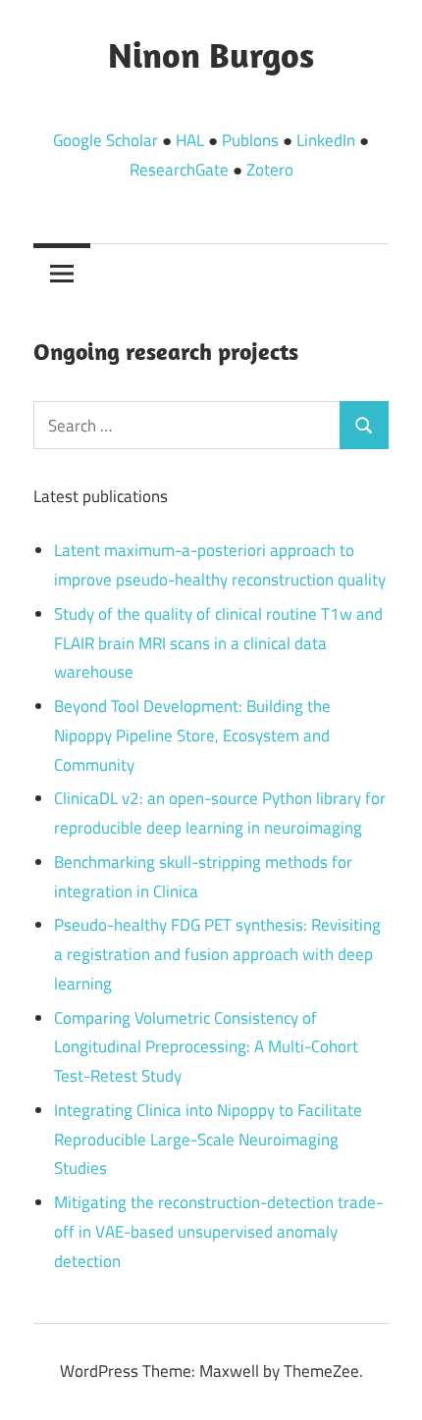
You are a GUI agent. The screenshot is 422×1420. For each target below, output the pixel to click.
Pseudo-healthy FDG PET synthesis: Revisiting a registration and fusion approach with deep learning (217, 954)
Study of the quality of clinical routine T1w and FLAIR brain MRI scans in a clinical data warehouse (218, 643)
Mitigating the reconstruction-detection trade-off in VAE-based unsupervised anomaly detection (218, 1232)
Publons (250, 140)
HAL (190, 140)
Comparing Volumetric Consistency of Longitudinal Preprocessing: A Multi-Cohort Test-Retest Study (206, 1047)
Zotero (269, 169)
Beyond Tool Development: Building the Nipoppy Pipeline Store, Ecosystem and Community (192, 735)
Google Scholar (105, 140)
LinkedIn (325, 140)
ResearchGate (179, 169)
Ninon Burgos (211, 54)
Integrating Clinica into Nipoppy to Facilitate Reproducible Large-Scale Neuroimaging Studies (208, 1139)
